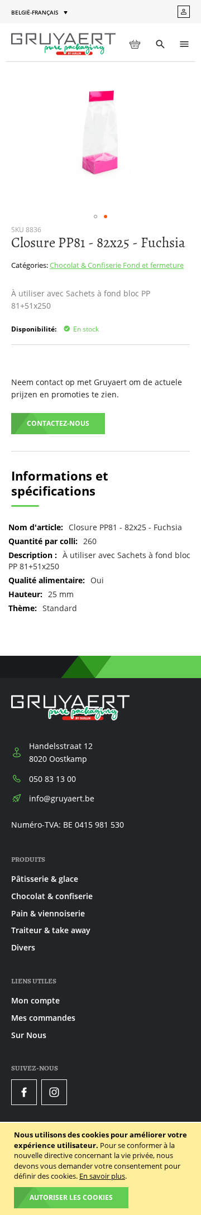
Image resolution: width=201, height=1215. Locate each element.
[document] (102, 1169)
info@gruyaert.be (61, 798)
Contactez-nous (58, 423)
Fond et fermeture (153, 265)
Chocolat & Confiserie (86, 265)
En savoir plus (102, 1176)
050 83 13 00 (52, 779)
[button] (40, 12)
